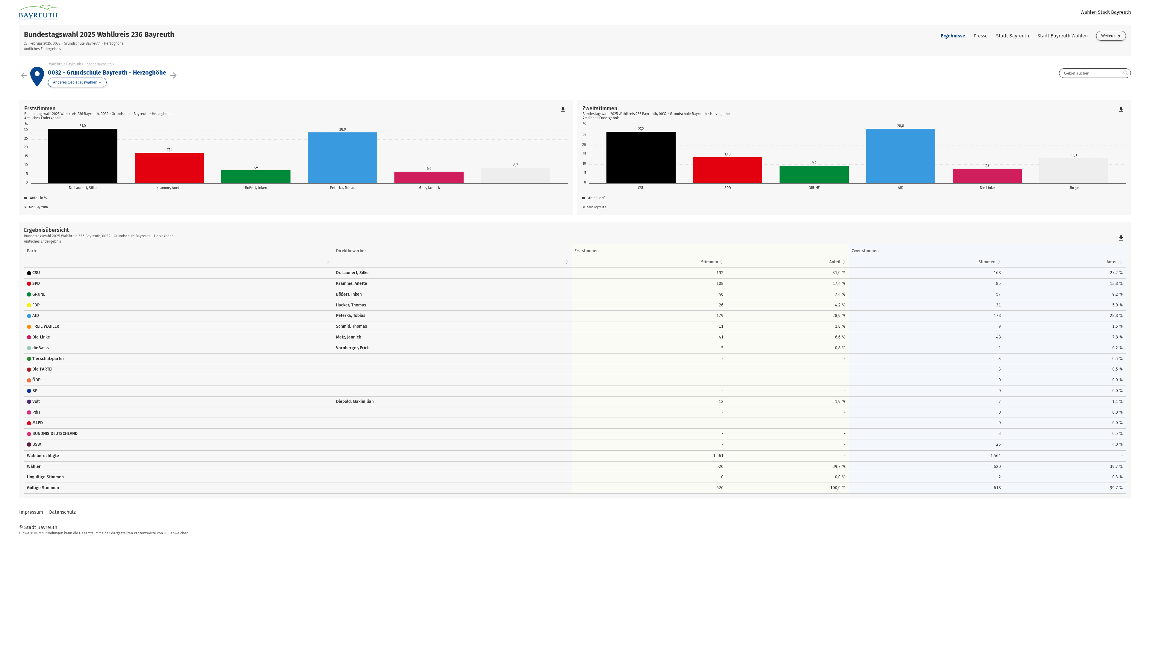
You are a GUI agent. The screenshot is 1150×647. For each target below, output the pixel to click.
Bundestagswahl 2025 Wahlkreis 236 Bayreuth (99, 34)
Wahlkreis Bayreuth (65, 64)
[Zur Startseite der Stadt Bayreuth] (297, 12)
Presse (981, 36)
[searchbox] (1095, 73)
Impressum (31, 512)
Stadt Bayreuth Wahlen (1062, 36)
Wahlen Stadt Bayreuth (1106, 12)
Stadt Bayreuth (1012, 36)
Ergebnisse (953, 36)
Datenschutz (62, 512)
